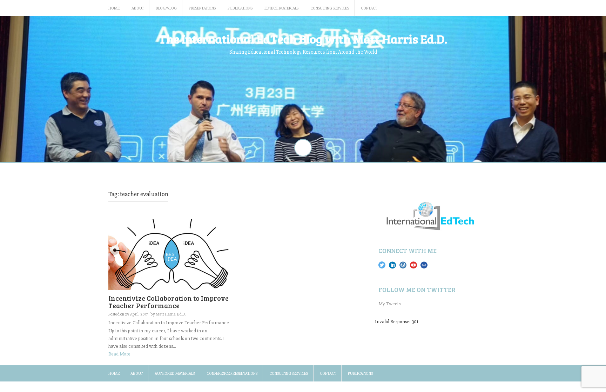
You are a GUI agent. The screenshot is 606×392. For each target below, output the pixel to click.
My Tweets (389, 304)
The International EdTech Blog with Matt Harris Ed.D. (303, 38)
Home (114, 8)
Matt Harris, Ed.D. (171, 314)
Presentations (202, 8)
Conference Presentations (232, 373)
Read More (119, 354)
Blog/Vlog (166, 8)
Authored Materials (175, 373)
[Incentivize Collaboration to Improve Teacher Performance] (170, 254)
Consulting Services (329, 8)
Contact (369, 8)
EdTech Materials (281, 8)
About (138, 8)
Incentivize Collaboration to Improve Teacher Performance (168, 302)
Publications (240, 8)
